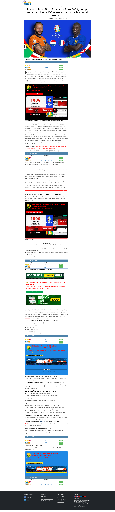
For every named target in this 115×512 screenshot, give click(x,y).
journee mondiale (83, 500)
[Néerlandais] (79, 497)
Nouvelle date (61, 496)
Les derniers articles (45, 500)
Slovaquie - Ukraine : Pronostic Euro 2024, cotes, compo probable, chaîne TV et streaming (46, 371)
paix (80, 505)
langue (75, 506)
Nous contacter (61, 502)
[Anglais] (77, 497)
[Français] (75, 497)
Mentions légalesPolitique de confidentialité (47, 498)
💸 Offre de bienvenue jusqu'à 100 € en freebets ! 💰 (39, 90)
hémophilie (76, 500)
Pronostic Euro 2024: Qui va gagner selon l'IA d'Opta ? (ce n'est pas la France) (46, 245)
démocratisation (81, 506)
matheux (87, 503)
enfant (83, 503)
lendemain (76, 505)
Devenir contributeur (62, 499)
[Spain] (85, 497)
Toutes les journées (62, 497)
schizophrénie (85, 505)
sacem (84, 501)
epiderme (80, 501)
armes (80, 503)
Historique (43, 496)
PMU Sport (27, 318)
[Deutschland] (83, 497)
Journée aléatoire (61, 500)
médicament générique (79, 502)
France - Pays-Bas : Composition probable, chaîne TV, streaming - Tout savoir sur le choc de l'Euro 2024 (46, 170)
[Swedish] (81, 497)
